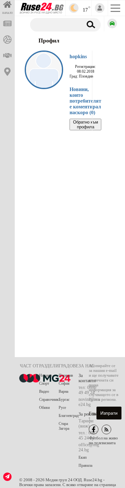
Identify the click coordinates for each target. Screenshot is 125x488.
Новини (45, 375)
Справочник (49, 399)
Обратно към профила (85, 124)
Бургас (64, 399)
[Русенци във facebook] (93, 429)
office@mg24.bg (89, 447)
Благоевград (69, 415)
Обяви (44, 407)
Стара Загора (64, 426)
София (64, 383)
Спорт (44, 383)
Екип (83, 457)
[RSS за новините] (106, 429)
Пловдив (66, 375)
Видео (44, 391)
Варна (63, 391)
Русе (62, 407)
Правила (85, 465)
